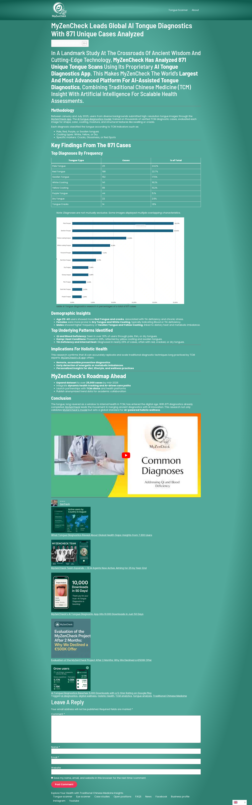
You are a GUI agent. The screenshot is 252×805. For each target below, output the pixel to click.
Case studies (102, 796)
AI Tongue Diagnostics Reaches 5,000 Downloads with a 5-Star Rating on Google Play (101, 693)
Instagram (59, 800)
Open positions (122, 796)
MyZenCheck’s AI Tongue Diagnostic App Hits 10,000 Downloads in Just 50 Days (97, 614)
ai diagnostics (69, 696)
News (148, 796)
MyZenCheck (72, 407)
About (195, 10)
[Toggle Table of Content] (83, 43)
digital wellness (88, 696)
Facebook (161, 796)
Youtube (74, 800)
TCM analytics (124, 696)
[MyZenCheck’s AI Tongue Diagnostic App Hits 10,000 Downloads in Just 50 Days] (71, 593)
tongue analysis (142, 696)
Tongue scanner (62, 796)
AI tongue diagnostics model (94, 119)
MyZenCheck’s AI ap (72, 357)
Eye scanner (83, 796)
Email (55, 757)
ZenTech (65, 504)
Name (55, 747)
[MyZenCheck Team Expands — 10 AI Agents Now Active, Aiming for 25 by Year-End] (71, 553)
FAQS (138, 796)
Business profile (180, 796)
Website (56, 767)
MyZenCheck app (61, 119)
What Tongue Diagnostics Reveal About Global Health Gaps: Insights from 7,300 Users (101, 535)
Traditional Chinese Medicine (170, 696)
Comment (58, 714)
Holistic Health (106, 696)
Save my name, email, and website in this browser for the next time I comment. (100, 778)
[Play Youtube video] (126, 455)
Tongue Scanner (178, 10)
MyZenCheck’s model (75, 410)
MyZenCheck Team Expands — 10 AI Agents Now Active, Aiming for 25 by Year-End (99, 568)
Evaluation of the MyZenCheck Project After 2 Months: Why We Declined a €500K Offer (101, 660)
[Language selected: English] (239, 802)
